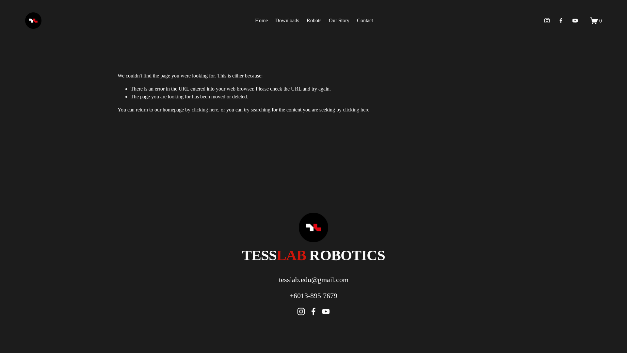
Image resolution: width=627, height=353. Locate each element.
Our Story (339, 20)
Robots (314, 20)
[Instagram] (547, 20)
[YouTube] (575, 20)
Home (261, 20)
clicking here (205, 109)
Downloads (287, 20)
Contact (365, 20)
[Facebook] (561, 20)
